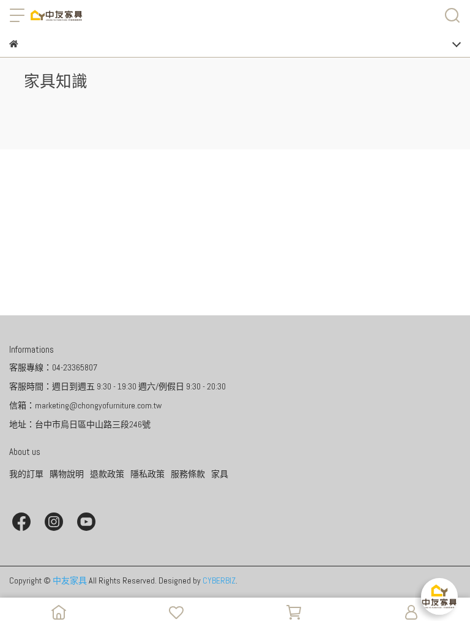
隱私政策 (147, 473)
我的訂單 (26, 473)
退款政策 (107, 473)
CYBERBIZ (219, 580)
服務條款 (188, 473)
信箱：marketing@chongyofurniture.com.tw (85, 405)
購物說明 (67, 473)
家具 (219, 473)
